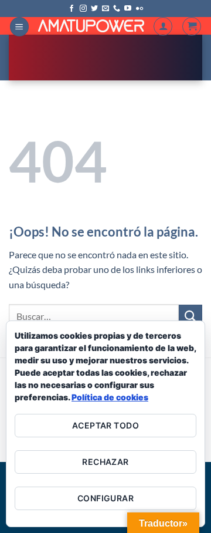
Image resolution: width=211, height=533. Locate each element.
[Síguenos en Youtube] (127, 9)
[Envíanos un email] (105, 9)
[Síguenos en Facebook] (71, 9)
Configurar (105, 498)
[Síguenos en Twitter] (94, 9)
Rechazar (105, 462)
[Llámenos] (116, 9)
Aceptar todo (105, 425)
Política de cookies (110, 397)
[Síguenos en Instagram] (83, 9)
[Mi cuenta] (163, 26)
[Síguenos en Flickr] (139, 9)
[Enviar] (190, 316)
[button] (19, 26)
